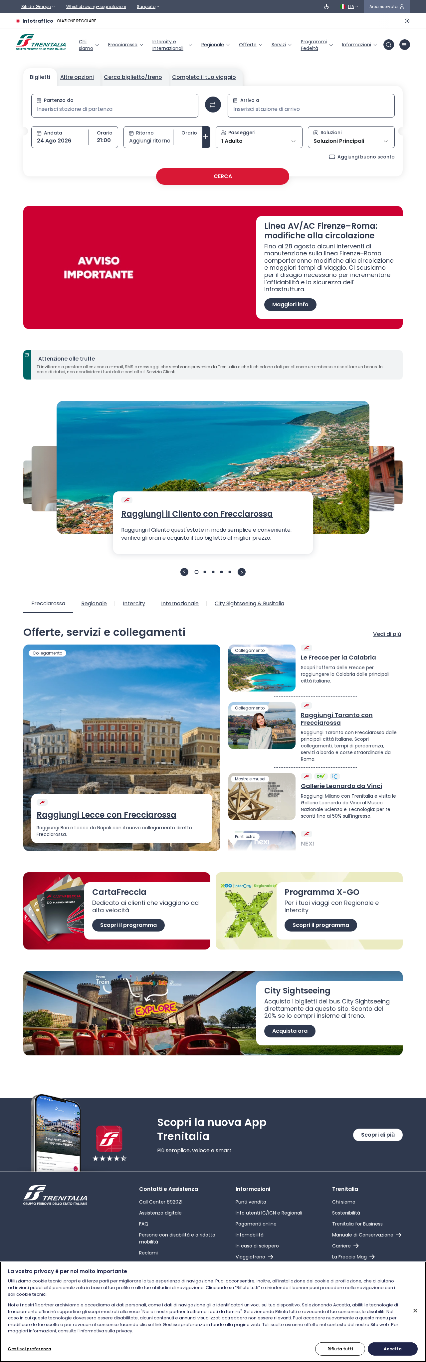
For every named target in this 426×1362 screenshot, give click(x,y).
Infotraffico (38, 21)
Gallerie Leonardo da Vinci (341, 786)
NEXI (307, 844)
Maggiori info (290, 304)
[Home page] (41, 42)
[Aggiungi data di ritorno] (206, 137)
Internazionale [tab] (180, 603)
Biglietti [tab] (40, 77)
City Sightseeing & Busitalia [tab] (249, 603)
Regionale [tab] (94, 603)
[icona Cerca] (388, 44)
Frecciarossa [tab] (48, 603)
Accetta (393, 1348)
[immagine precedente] (184, 572)
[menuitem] (89, 45)
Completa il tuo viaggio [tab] (204, 77)
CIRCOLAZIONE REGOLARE (69, 21)
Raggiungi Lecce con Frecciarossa (106, 815)
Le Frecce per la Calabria (338, 658)
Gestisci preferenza (29, 1348)
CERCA (223, 176)
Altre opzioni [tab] (77, 77)
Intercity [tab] (134, 603)
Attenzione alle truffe (66, 359)
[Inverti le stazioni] (213, 105)
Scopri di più (378, 1135)
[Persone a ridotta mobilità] (327, 6)
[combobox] (115, 109)
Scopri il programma (128, 925)
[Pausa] (406, 21)
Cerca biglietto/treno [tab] (133, 77)
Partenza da (59, 100)
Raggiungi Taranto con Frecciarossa (337, 718)
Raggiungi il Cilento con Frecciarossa (197, 514)
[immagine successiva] (242, 572)
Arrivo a (249, 100)
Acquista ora (290, 1031)
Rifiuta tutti (340, 1348)
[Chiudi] (415, 1310)
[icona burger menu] (404, 44)
